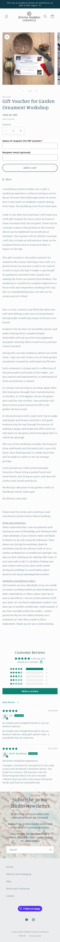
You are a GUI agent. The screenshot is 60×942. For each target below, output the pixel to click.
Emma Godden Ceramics (28, 932)
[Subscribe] (50, 850)
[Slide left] (23, 91)
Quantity (6, 124)
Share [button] (9, 179)
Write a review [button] (30, 691)
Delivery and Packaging (18, 874)
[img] (10, 710)
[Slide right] (37, 91)
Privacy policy (35, 936)
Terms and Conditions (18, 888)
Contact (10, 895)
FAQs (8, 881)
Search (9, 866)
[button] (6, 16)
